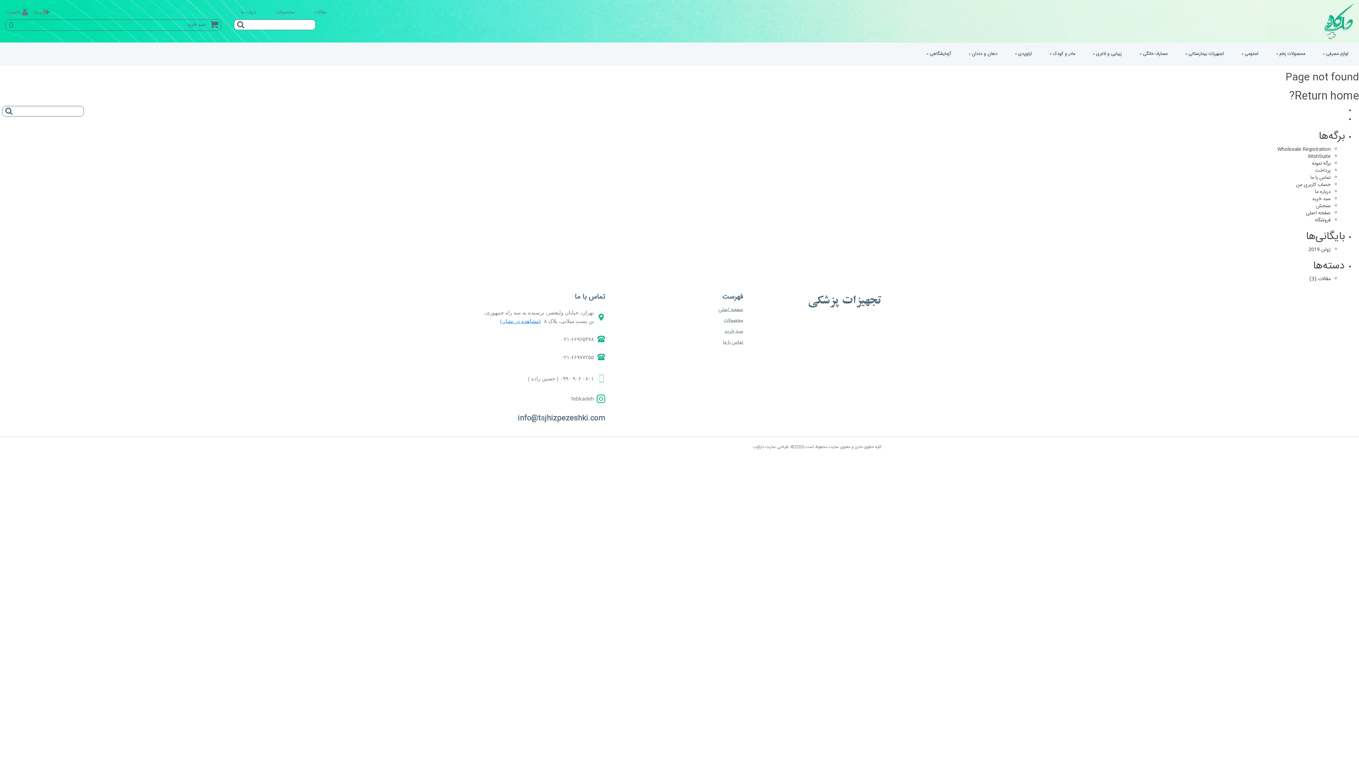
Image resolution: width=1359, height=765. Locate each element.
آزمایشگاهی (940, 54)
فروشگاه (1323, 220)
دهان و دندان (984, 54)
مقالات (320, 12)
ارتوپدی (1025, 54)
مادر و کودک (1064, 54)
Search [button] (239, 22)
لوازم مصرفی (1337, 54)
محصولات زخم (1292, 54)
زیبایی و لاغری (1109, 54)
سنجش (1323, 206)
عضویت (13, 12)
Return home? (1324, 96)
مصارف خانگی (1155, 54)
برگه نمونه (1321, 163)
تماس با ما (1321, 178)
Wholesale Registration (1304, 149)
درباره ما (248, 12)
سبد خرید (1321, 199)
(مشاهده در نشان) (520, 320)
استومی (1251, 54)
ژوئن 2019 (1319, 249)
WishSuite (1319, 156)
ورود (37, 12)
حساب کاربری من (1313, 185)
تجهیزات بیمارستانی (1206, 54)
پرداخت (1323, 170)
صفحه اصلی (1318, 213)
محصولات (285, 12)
